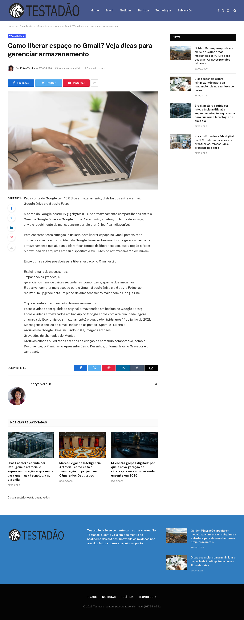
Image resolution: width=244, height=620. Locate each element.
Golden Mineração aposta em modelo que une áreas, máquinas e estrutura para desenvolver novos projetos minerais (214, 56)
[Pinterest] (11, 237)
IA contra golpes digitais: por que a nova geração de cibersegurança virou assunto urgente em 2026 (133, 469)
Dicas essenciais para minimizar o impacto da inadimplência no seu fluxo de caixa (214, 84)
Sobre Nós (184, 10)
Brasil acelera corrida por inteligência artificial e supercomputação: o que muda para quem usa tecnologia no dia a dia (30, 471)
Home (95, 10)
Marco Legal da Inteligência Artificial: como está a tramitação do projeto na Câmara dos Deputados (80, 469)
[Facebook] (11, 208)
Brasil (109, 10)
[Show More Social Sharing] (94, 83)
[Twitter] (11, 218)
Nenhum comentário (70, 68)
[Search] (234, 10)
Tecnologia (163, 10)
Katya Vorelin (27, 68)
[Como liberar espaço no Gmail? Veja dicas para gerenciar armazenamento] (83, 140)
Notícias (126, 10)
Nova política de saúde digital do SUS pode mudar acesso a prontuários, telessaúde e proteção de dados (214, 142)
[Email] (11, 247)
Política (143, 10)
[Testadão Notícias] (44, 10)
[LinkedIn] (11, 227)
